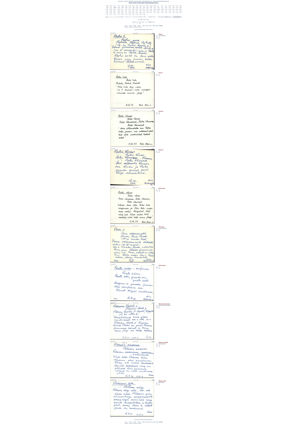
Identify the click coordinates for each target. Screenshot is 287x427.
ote (107, 10)
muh (163, 9)
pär (151, 10)
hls (147, 5)
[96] (144, 29)
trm (147, 12)
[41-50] (143, 25)
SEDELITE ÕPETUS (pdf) (147, 1)
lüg (147, 9)
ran (162, 10)
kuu (107, 9)
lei (126, 9)
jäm (107, 7)
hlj (144, 5)
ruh (180, 10)
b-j (137, 21)
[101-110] (126, 26)
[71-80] (153, 25)
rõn (107, 12)
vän (137, 14)
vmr (122, 14)
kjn (144, 7)
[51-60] (146, 25)
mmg (159, 9)
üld (144, 14)
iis (158, 5)
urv (162, 12)
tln (137, 12)
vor (130, 14)
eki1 (139, 19)
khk (133, 7)
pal (114, 10)
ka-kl (140, 21)
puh (147, 10)
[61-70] (150, 25)
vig (107, 14)
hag (126, 5)
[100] (152, 29)
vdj (180, 12)
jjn (166, 5)
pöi (155, 10)
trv (151, 12)
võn (133, 14)
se (126, 12)
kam (123, 7)
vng (126, 14)
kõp (111, 9)
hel (137, 5)
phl (126, 10)
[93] (139, 29)
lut (144, 9)
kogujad (134, 21)
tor (144, 12)
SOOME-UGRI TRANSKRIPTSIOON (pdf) (160, 1)
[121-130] (135, 26)
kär (119, 9)
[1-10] (126, 25)
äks (140, 14)
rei (170, 10)
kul (180, 7)
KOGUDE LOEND (137, 1)
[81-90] (157, 25)
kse (173, 7)
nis (173, 9)
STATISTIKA (130, 1)
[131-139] (139, 26)
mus (166, 9)
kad (119, 7)
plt (137, 10)
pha (122, 10)
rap (166, 10)
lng (137, 9)
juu (173, 5)
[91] (135, 29)
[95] (142, 29)
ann (111, 5)
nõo (181, 9)
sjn (133, 12)
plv (140, 10)
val (170, 12)
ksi (177, 7)
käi (114, 9)
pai (111, 10)
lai (122, 9)
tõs (155, 12)
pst (144, 10)
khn (137, 7)
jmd (170, 5)
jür (111, 7)
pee (119, 10)
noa (177, 9)
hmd (151, 5)
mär (170, 9)
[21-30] (134, 25)
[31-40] (139, 25)
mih (155, 9)
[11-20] (130, 25)
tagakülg (153, 33)
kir (140, 7)
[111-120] (131, 26)
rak (158, 10)
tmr (140, 12)
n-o (147, 21)
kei (130, 7)
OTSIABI (126, 1)
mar (151, 9)
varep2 (147, 19)
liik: (126, 16)
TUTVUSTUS (120, 1)
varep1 (144, 19)
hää (155, 5)
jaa (162, 5)
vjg (114, 14)
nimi (106, 16)
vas (177, 12)
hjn (140, 5)
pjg (133, 10)
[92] (137, 29)
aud (119, 5)
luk (140, 9)
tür (158, 12)
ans (114, 5)
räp (114, 12)
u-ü (139, 23)
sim (130, 12)
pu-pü (153, 21)
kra (158, 7)
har (133, 5)
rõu (111, 12)
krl (170, 7)
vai (166, 12)
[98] (148, 29)
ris (177, 10)
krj (162, 7)
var (173, 12)
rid (173, 10)
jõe (177, 5)
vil (111, 14)
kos (155, 7)
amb (107, 5)
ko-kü (143, 21)
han (130, 5)
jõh (180, 5)
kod (147, 7)
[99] (149, 29)
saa (119, 12)
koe (151, 7)
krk (166, 7)
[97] (146, 29)
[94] (140, 29)
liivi (133, 9)
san (122, 12)
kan (126, 7)
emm (123, 5)
